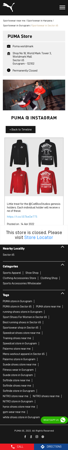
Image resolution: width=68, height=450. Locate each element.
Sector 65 (8, 254)
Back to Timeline (20, 129)
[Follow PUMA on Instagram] (37, 436)
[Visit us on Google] (31, 436)
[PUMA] (9, 8)
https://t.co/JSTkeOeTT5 (22, 216)
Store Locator (38, 237)
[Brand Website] (43, 436)
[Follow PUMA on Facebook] (25, 436)
